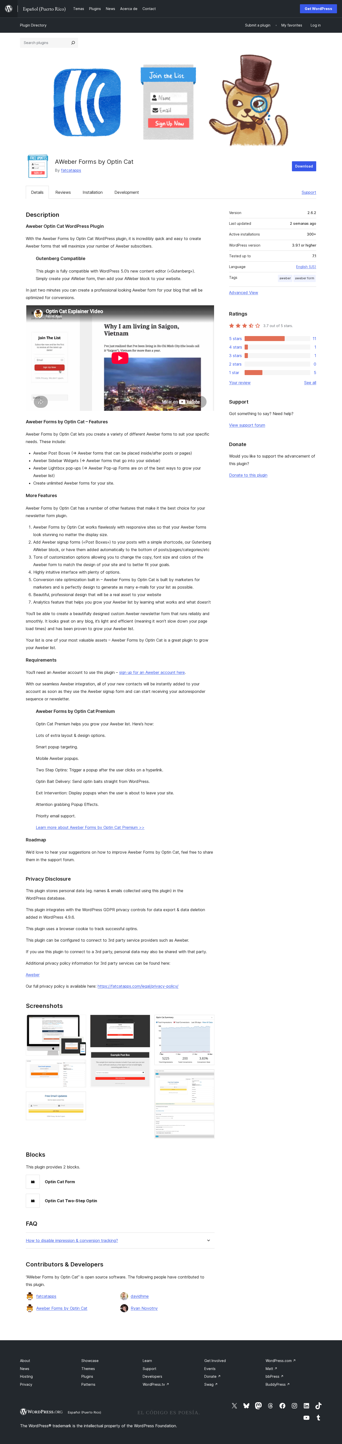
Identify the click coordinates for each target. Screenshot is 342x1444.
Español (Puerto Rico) (84, 1412)
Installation (93, 192)
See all (310, 382)
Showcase (90, 1360)
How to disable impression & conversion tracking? (72, 1240)
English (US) (306, 267)
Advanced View (243, 292)
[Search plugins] (73, 43)
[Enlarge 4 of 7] (143, 1021)
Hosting (26, 1376)
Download (304, 166)
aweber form (304, 278)
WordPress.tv (156, 1384)
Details (37, 192)
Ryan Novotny (144, 1308)
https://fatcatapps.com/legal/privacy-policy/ (138, 986)
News (24, 1368)
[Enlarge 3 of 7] (79, 1098)
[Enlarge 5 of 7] (143, 1058)
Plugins (87, 1376)
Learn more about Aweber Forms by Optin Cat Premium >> (90, 827)
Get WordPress (318, 9)
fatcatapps (71, 170)
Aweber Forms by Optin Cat (61, 1308)
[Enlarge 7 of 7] (207, 1075)
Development (126, 192)
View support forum (247, 425)
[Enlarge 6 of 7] (207, 1021)
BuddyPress (278, 1384)
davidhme (140, 1296)
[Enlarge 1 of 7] (79, 1021)
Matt (271, 1368)
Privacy (26, 1384)
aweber (285, 278)
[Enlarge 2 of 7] (79, 1066)
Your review (240, 382)
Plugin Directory (33, 25)
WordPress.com (281, 1360)
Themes (88, 1368)
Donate (212, 1376)
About (25, 1360)
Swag (211, 1384)
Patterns (88, 1384)
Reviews (63, 192)
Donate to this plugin (248, 475)
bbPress (275, 1376)
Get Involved (215, 1360)
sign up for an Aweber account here (152, 672)
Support (309, 192)
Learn (147, 1360)
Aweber (33, 974)
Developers (152, 1376)
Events (210, 1368)
